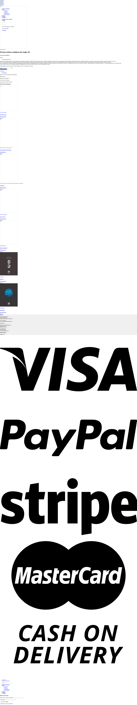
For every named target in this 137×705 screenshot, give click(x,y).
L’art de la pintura (3, 112)
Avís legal (4, 679)
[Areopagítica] (9, 306)
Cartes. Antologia (3, 214)
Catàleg (3, 692)
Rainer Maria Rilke (3, 248)
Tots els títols (6, 690)
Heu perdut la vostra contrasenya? (6, 703)
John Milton (2, 310)
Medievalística (7, 689)
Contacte (4, 693)
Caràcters (2, 276)
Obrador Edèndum (6, 684)
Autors (3, 691)
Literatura (6, 688)
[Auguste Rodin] (9, 243)
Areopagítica (2, 308)
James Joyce (2, 216)
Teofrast (1, 279)
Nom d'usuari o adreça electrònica (6, 697)
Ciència (5, 687)
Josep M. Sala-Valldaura (5, 55)
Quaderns (6, 686)
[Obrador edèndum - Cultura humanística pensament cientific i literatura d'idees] (2, 3)
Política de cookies (5, 680)
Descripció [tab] (4, 72)
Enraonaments (3, 49)
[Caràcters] (9, 275)
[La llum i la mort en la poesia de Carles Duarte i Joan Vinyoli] (9, 181)
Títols (3, 685)
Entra (7, 701)
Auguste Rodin (3, 245)
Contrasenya (2, 699)
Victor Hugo (8, 150)
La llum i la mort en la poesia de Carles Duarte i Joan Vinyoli (11, 183)
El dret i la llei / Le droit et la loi (6, 147)
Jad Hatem (2, 185)
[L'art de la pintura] (9, 110)
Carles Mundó (3, 150)
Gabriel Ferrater (3, 114)
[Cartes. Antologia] (9, 212)
